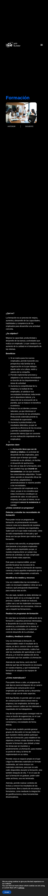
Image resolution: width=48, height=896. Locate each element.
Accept (7, 892)
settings (21, 888)
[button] (41, 45)
